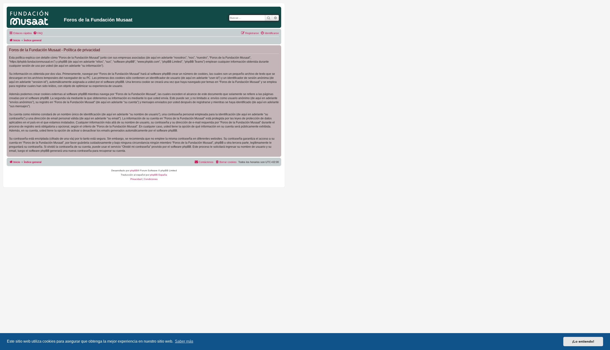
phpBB (134, 170)
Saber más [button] (184, 341)
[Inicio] (36, 16)
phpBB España (158, 174)
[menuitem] (38, 33)
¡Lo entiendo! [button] (583, 341)
